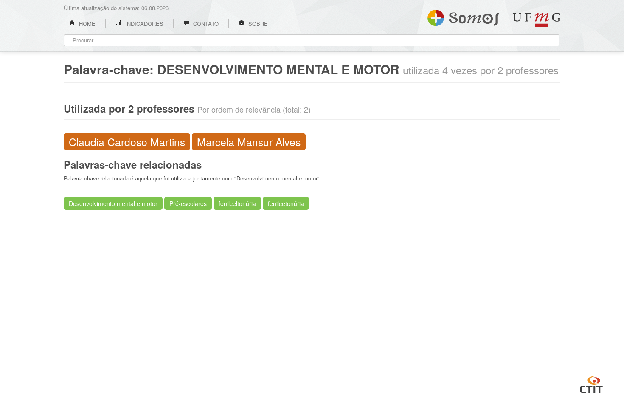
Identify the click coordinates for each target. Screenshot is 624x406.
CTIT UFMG (591, 383)
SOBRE (257, 24)
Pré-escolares (188, 203)
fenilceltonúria (237, 203)
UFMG (536, 20)
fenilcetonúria (286, 203)
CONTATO (205, 24)
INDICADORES (143, 24)
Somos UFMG (463, 16)
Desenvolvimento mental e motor (113, 203)
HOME (86, 24)
